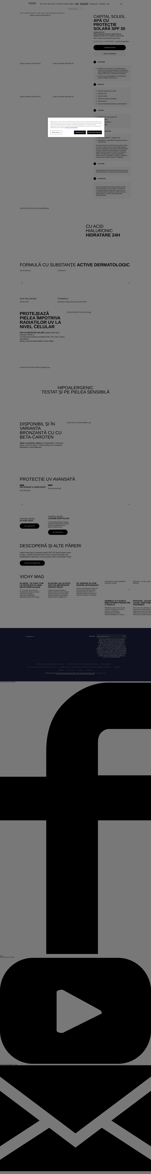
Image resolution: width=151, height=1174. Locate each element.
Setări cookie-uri (56, 132)
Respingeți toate (80, 132)
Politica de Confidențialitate (71, 127)
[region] (76, 127)
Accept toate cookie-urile (94, 132)
